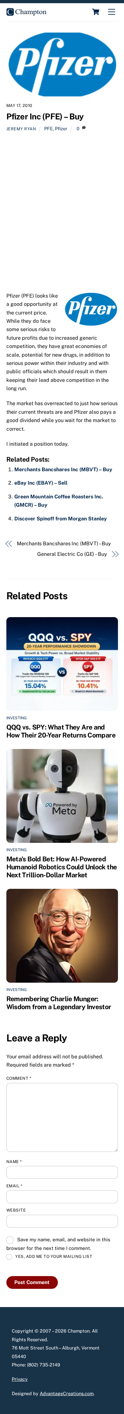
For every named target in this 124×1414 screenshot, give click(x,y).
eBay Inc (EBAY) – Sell (40, 483)
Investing (16, 718)
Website (16, 1210)
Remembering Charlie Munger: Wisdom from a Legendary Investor (58, 1003)
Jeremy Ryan (21, 128)
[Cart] (95, 11)
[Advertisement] (62, 214)
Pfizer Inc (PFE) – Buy (45, 116)
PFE (48, 128)
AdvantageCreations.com (66, 1393)
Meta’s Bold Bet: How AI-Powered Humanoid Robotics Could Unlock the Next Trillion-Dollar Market (61, 867)
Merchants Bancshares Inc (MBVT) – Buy (63, 469)
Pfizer (61, 128)
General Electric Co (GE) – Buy (72, 554)
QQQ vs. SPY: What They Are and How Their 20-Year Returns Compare (60, 731)
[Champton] (26, 13)
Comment (18, 1078)
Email (14, 1185)
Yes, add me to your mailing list (53, 1256)
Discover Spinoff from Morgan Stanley (60, 519)
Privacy (20, 1379)
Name (14, 1161)
